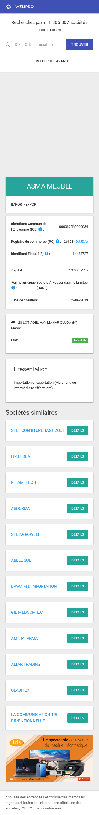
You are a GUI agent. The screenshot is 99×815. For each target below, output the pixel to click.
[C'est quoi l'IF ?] (46, 254)
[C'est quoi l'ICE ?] (40, 229)
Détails (78, 430)
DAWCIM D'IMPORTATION (34, 586)
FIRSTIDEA (20, 456)
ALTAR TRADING (25, 664)
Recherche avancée (53, 61)
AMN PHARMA (24, 638)
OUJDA (81, 241)
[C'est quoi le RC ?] (57, 241)
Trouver (79, 44)
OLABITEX (20, 690)
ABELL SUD (21, 560)
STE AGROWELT (25, 534)
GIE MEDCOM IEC (27, 612)
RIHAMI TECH (23, 482)
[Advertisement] (49, 121)
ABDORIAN (21, 508)
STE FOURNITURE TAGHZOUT (38, 430)
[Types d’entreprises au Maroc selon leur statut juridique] (13, 288)
